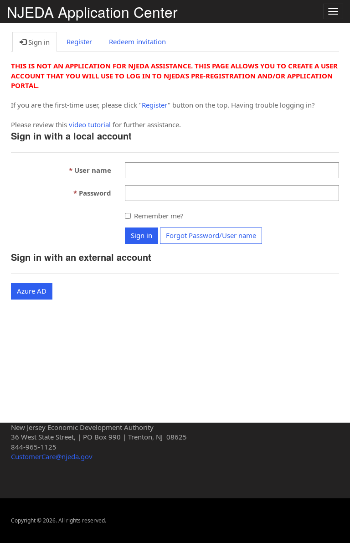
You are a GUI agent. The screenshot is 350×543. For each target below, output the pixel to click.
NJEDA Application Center (92, 11)
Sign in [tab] (38, 42)
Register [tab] (79, 41)
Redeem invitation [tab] (137, 41)
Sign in (141, 235)
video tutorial (90, 124)
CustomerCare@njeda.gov (52, 456)
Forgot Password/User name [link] (211, 235)
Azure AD (31, 290)
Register (155, 104)
